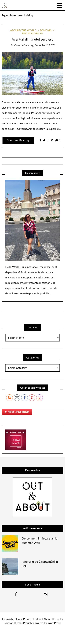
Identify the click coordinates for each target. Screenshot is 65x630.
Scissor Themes (13, 623)
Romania (46, 30)
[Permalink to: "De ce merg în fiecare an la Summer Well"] (10, 543)
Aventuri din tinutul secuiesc (32, 39)
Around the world (23, 30)
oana (17, 45)
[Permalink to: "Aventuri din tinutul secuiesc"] (32, 73)
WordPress (54, 623)
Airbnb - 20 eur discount (18, 411)
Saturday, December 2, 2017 (39, 45)
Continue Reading (18, 140)
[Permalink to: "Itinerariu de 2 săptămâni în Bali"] (10, 566)
